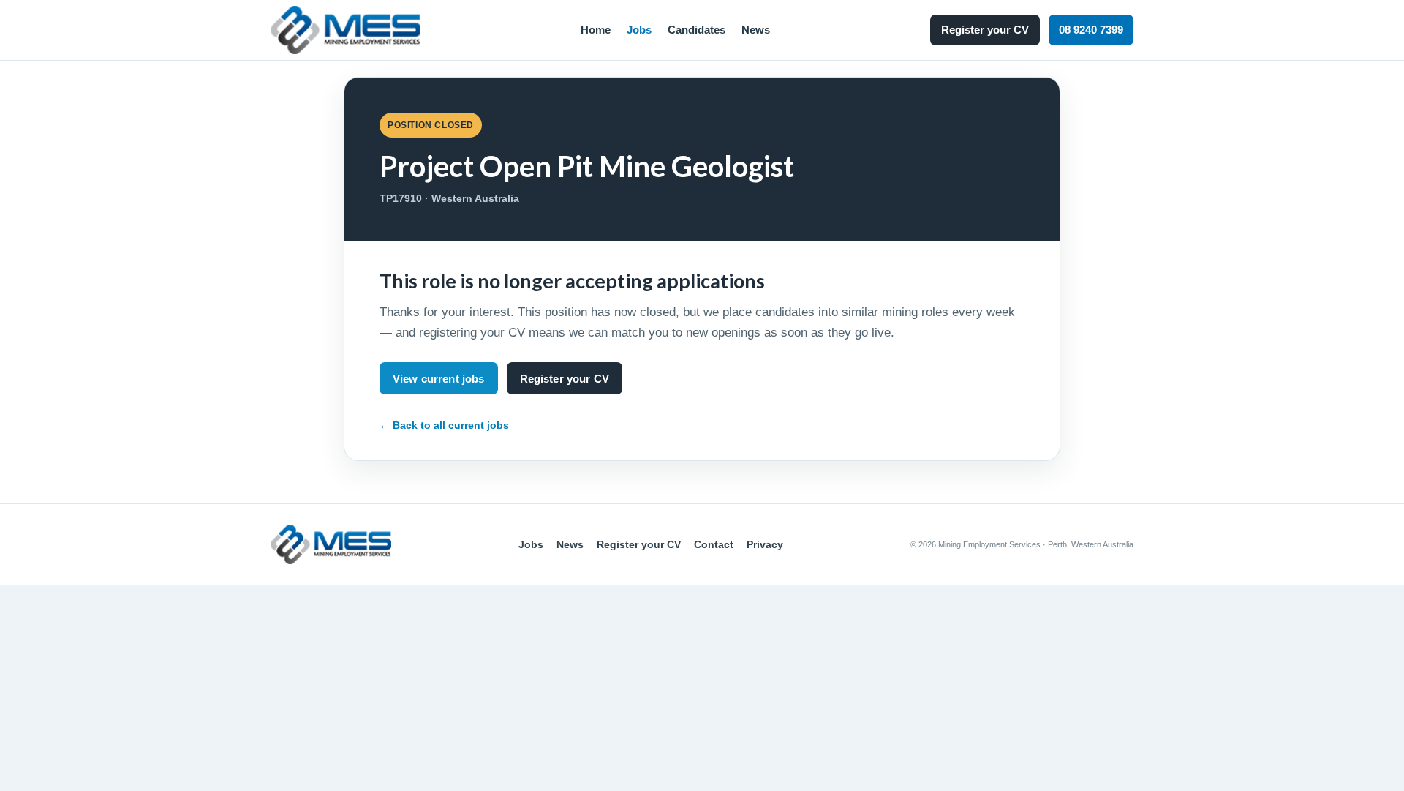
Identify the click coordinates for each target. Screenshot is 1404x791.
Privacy (765, 544)
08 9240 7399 (1091, 29)
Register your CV (985, 29)
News (755, 29)
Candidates (696, 29)
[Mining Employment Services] (345, 30)
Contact (713, 544)
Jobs (639, 29)
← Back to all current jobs (444, 425)
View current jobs (439, 378)
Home (596, 29)
